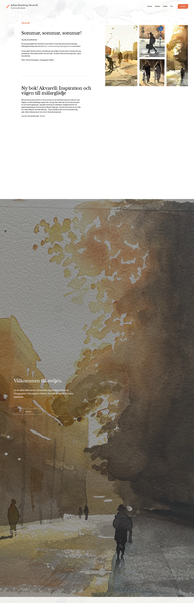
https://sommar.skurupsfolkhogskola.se (57, 46)
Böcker (157, 6)
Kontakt (183, 6)
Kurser (149, 6)
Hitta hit (28, 411)
